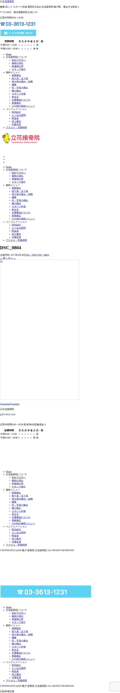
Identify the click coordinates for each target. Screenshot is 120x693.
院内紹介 (16, 225)
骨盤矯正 (16, 188)
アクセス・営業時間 (16, 240)
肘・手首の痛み (20, 200)
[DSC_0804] (39, 399)
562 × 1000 (31, 255)
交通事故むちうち (21, 212)
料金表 (15, 231)
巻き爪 (15, 209)
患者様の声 (17, 179)
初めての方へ (19, 173)
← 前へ (4, 258)
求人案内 (16, 234)
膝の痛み (16, 203)
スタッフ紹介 (19, 182)
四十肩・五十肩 (20, 191)
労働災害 (16, 237)
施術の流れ (17, 176)
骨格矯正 (16, 215)
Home (9, 167)
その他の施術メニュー (23, 219)
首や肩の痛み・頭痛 (22, 194)
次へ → (12, 258)
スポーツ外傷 (19, 206)
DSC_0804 (43, 255)
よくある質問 (19, 228)
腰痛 (14, 197)
